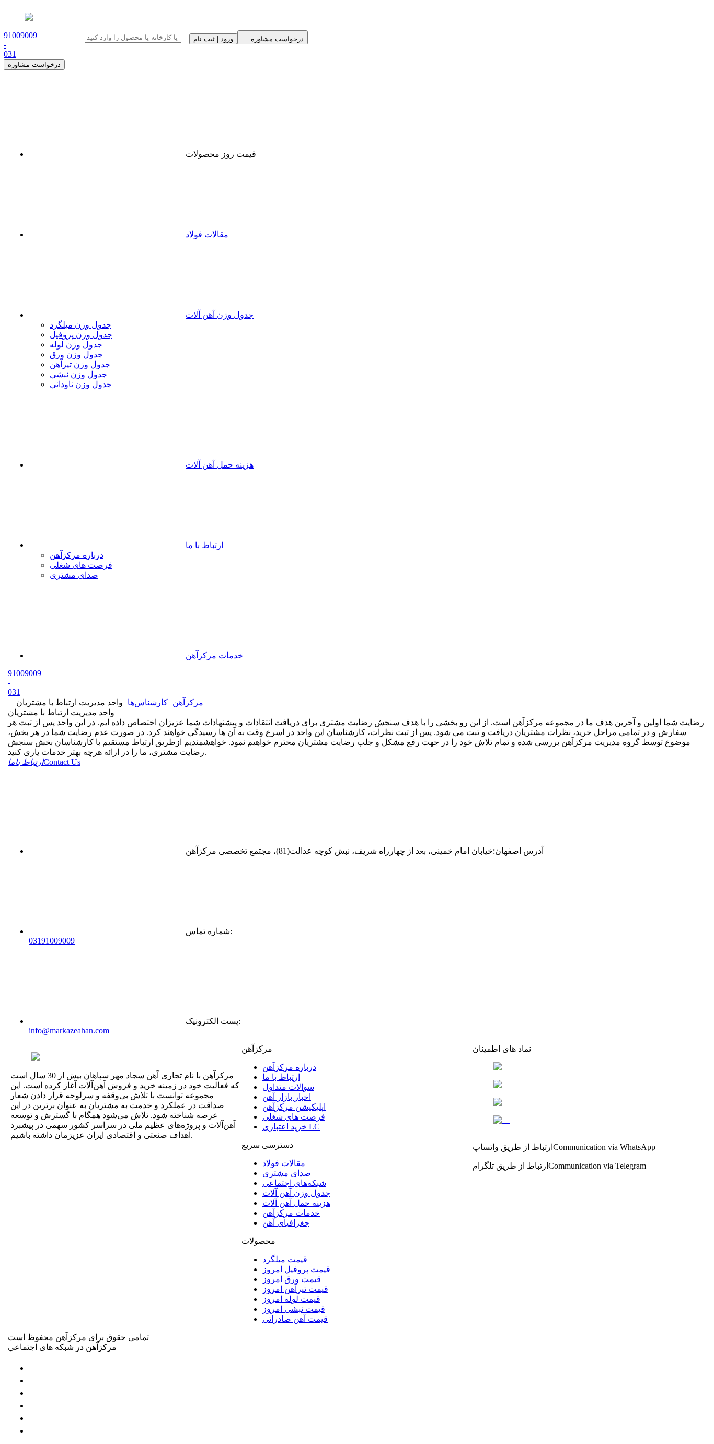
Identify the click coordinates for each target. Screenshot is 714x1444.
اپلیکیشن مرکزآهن (294, 1106)
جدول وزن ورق (76, 354)
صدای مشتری (74, 574)
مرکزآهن (187, 702)
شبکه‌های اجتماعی (294, 1183)
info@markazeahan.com (69, 1030)
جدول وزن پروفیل (81, 334)
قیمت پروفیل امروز (296, 1269)
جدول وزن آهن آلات (220, 314)
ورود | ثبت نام (213, 39)
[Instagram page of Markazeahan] (34, 1405)
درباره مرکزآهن (76, 555)
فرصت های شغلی (81, 565)
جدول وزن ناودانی (81, 384)
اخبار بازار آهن (286, 1096)
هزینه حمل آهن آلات (220, 464)
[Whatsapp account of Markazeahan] (34, 1393)
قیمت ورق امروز (291, 1279)
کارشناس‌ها (148, 702)
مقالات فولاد (207, 234)
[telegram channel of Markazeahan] (34, 1380)
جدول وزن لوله (76, 344)
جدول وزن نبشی (78, 374)
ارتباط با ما (204, 545)
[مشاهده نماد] (588, 1067)
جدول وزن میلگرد (80, 324)
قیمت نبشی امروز (293, 1309)
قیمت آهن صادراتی (295, 1318)
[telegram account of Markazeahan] (34, 1368)
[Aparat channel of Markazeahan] (34, 1430)
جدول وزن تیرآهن (80, 364)
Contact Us (44, 762)
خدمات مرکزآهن (214, 655)
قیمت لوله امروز (291, 1299)
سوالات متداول (288, 1086)
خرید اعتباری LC (291, 1126)
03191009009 (52, 940)
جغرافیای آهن (285, 1222)
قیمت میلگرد (284, 1259)
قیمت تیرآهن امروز (295, 1289)
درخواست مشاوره (34, 64)
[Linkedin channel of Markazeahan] (34, 1418)
